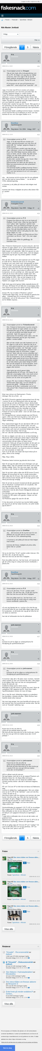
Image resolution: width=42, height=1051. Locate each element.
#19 (38, 725)
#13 (38, 213)
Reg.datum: (15, 129)
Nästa (36, 47)
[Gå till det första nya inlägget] (6, 962)
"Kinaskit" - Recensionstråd (17, 952)
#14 (38, 320)
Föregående (10, 47)
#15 (38, 526)
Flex (11, 859)
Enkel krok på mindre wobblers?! (19, 992)
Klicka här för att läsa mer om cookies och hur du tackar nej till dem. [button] (19, 1042)
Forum (7, 20)
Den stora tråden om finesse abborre (27, 857)
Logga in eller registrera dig (30, 1)
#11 (38, 66)
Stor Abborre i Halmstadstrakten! (19, 972)
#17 (38, 636)
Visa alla (8, 929)
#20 (38, 756)
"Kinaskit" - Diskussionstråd (20, 962)
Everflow (14, 123)
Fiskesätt (14, 20)
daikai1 (9, 954)
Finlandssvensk (17, 202)
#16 (38, 584)
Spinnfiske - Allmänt (26, 20)
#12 (38, 135)
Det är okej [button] (7, 1048)
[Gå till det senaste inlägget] (29, 957)
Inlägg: (29, 129)
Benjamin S (13, 984)
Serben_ (9, 994)
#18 (38, 664)
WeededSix (11, 974)
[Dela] (38, 61)
